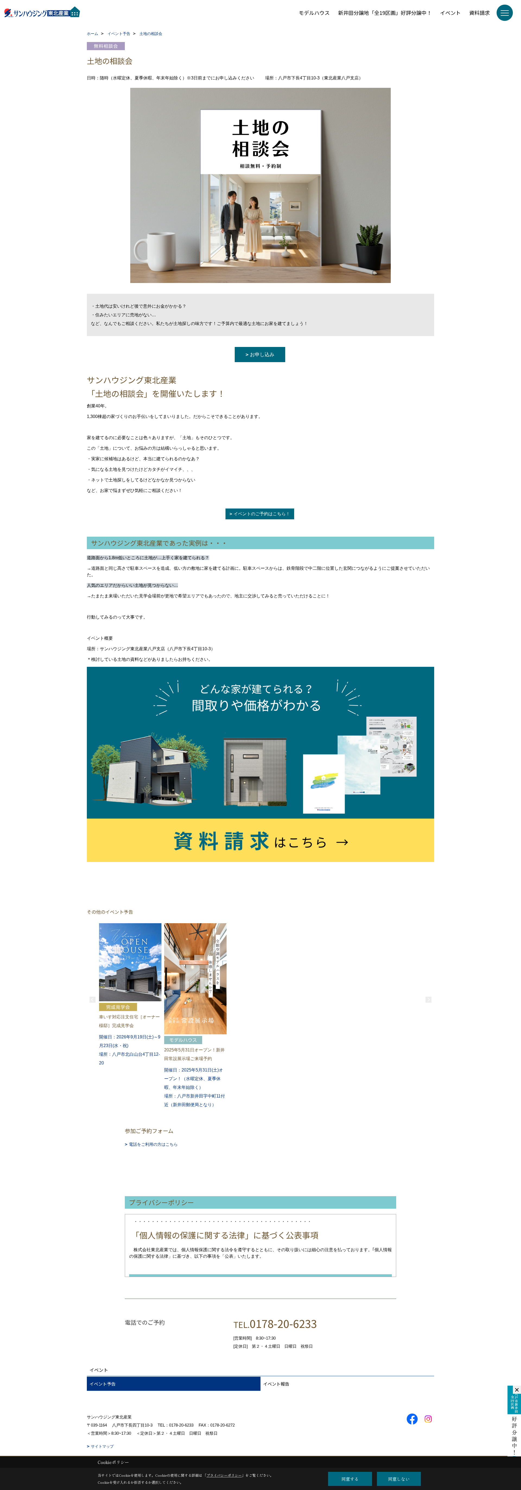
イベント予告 (103, 1383)
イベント (450, 12)
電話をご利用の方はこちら (153, 1144)
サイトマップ (102, 1446)
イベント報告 (276, 1383)
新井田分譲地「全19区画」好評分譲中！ (385, 12)
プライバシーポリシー (224, 1475)
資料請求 (479, 12)
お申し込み (262, 354)
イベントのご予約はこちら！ (262, 513)
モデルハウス (314, 12)
